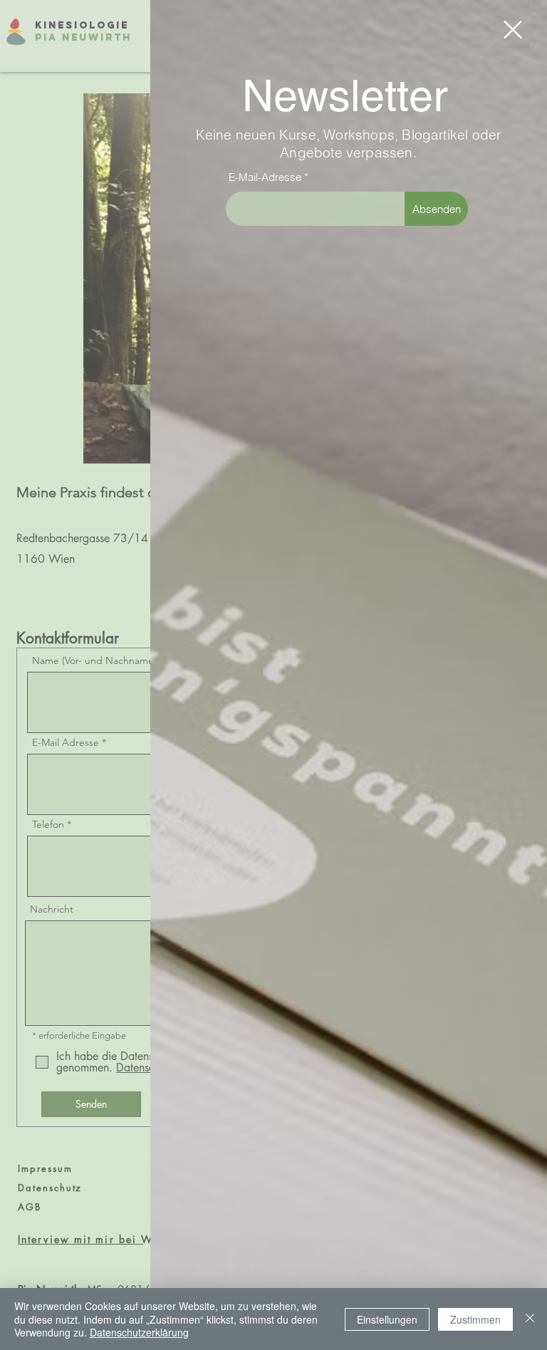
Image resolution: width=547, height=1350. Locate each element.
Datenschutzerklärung (139, 1332)
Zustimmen (475, 1319)
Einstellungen (387, 1319)
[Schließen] (529, 1319)
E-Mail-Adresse (265, 177)
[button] (513, 30)
